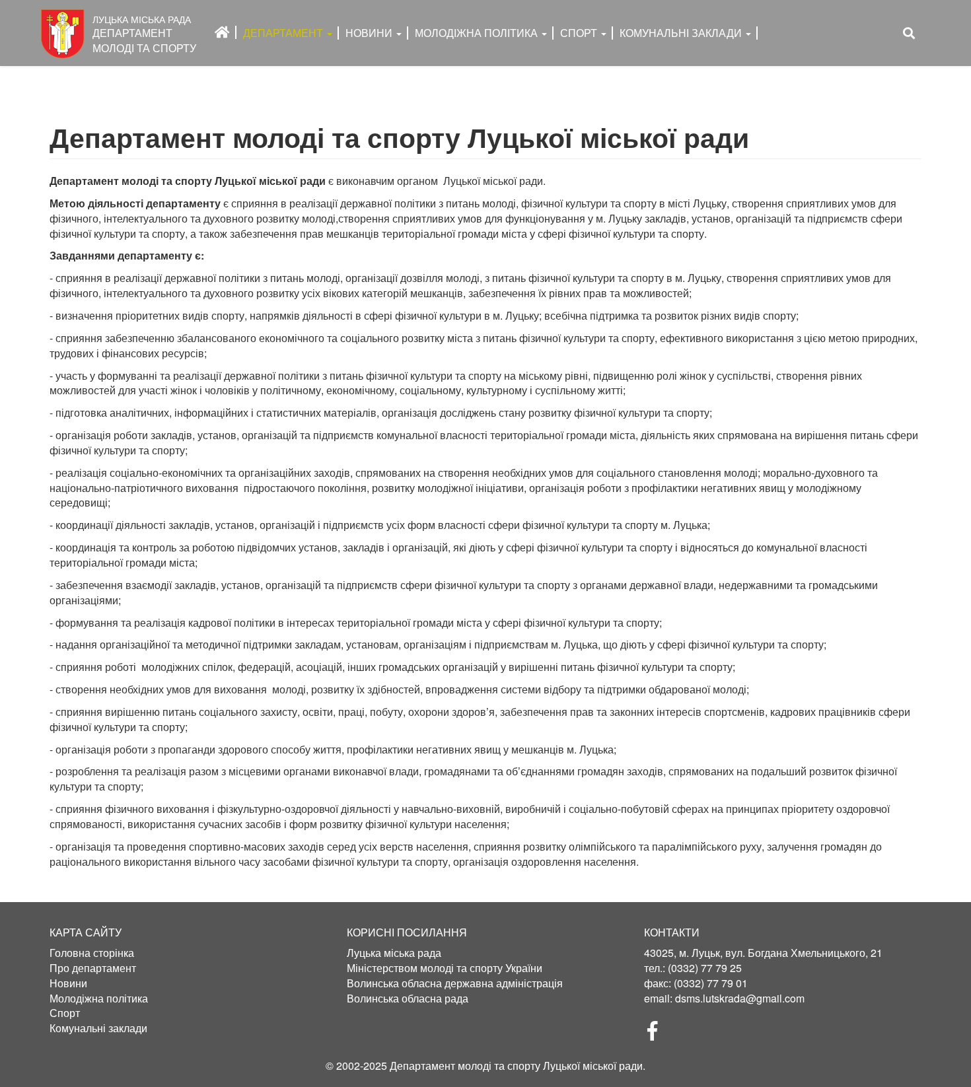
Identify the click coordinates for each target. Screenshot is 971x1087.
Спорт (580, 32)
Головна (222, 32)
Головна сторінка (92, 953)
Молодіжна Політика (477, 32)
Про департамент (93, 968)
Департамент (284, 32)
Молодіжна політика (99, 998)
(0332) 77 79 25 (705, 967)
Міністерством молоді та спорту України (444, 968)
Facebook (657, 1034)
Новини (370, 32)
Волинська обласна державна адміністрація (455, 983)
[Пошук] (909, 33)
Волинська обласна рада (407, 998)
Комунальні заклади (682, 32)
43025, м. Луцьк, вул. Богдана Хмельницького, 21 (763, 952)
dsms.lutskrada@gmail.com (740, 998)
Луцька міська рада (394, 953)
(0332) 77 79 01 (711, 983)
